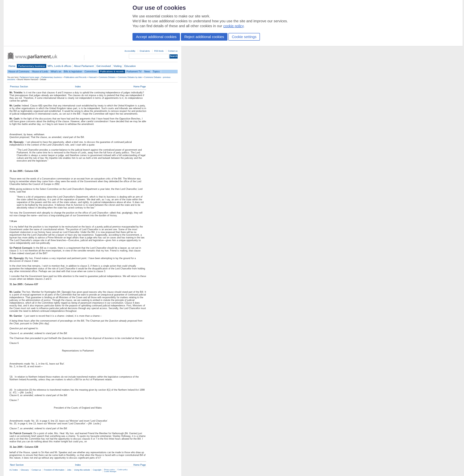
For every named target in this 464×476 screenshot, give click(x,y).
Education (130, 66)
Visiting (117, 66)
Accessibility (130, 51)
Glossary (25, 470)
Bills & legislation (73, 71)
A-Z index (13, 470)
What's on (56, 71)
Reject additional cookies (204, 37)
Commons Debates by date (130, 77)
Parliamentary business (31, 66)
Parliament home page (29, 77)
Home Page (139, 86)
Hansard (92, 77)
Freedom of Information (54, 470)
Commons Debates (107, 77)
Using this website (82, 470)
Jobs (69, 470)
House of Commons (19, 71)
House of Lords (40, 71)
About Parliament (84, 66)
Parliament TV (134, 71)
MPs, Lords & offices (59, 66)
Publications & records (112, 71)
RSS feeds (159, 51)
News (147, 71)
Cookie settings (244, 37)
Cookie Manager (110, 471)
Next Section (17, 464)
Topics (156, 71)
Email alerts (145, 51)
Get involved (103, 66)
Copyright (97, 470)
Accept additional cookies (156, 37)
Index (78, 86)
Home (12, 66)
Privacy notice (109, 470)
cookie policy (233, 26)
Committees (91, 71)
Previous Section (19, 86)
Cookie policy (122, 470)
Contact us (173, 51)
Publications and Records (75, 77)
